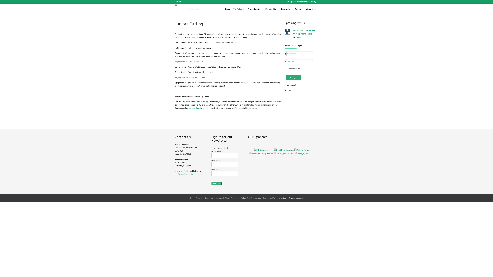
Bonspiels (285, 9)
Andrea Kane (194, 108)
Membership (271, 9)
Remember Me (294, 69)
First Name (216, 160)
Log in (294, 77)
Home (227, 9)
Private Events (254, 9)
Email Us (189, 174)
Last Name (216, 170)
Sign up (288, 90)
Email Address (218, 151)
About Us (310, 9)
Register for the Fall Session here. (189, 62)
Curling (298, 37)
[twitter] (180, 2)
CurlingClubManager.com (293, 198)
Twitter (181, 174)
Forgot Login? (290, 85)
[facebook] (177, 2)
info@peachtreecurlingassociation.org (301, 2)
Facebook (188, 171)
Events (298, 9)
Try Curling (237, 9)
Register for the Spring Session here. (190, 77)
